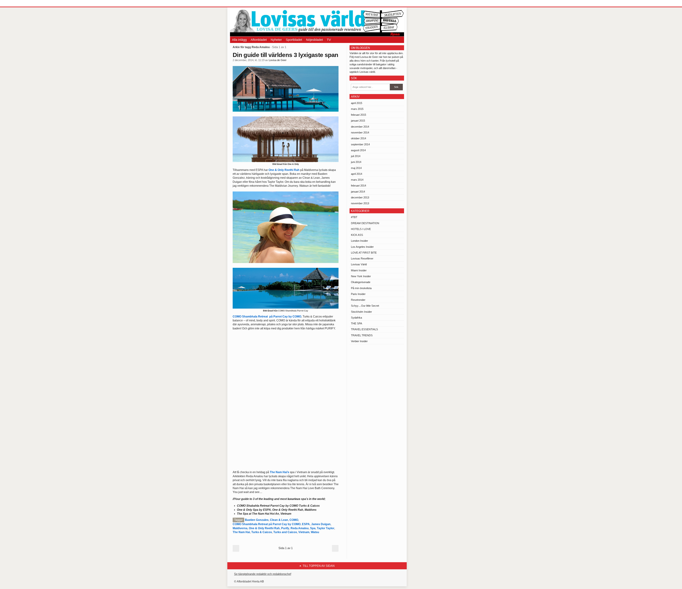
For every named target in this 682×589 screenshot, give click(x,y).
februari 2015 (358, 114)
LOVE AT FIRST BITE (364, 252)
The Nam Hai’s (279, 472)
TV (329, 40)
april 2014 (356, 173)
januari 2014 (358, 191)
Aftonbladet (259, 40)
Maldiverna (240, 528)
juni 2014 (356, 161)
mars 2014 (357, 179)
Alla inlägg (239, 40)
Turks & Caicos (261, 532)
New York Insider (361, 276)
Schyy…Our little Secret (365, 305)
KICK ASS (357, 234)
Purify (285, 528)
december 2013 (360, 197)
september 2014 (360, 144)
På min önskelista (361, 288)
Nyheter (276, 40)
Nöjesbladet (314, 40)
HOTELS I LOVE (361, 229)
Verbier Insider (359, 341)
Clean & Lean (279, 519)
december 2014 (360, 126)
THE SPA (356, 323)
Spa (312, 528)
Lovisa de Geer (277, 60)
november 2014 (360, 132)
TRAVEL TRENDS (362, 335)
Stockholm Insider (361, 311)
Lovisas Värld (359, 264)
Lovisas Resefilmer (362, 258)
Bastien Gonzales (257, 519)
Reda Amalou (300, 528)
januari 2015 (358, 120)
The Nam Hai (241, 532)
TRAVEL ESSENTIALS (364, 329)
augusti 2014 (358, 150)
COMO (293, 519)
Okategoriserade (360, 282)
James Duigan (321, 524)
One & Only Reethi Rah (284, 169)
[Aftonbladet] (243, 4)
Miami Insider (359, 270)
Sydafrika (356, 317)
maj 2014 (356, 167)
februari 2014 (358, 185)
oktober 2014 (358, 138)
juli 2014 (355, 156)
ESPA (306, 524)
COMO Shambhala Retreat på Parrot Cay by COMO (267, 316)
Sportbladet (294, 40)
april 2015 (356, 103)
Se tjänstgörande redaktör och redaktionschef (262, 574)
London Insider (359, 240)
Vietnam (303, 532)
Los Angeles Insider (362, 246)
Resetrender (358, 299)
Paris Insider (358, 293)
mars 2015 (357, 108)
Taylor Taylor (325, 528)
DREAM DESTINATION (365, 223)
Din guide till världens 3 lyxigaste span (285, 54)
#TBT (354, 217)
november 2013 (360, 203)
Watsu (315, 532)
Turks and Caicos (285, 532)
